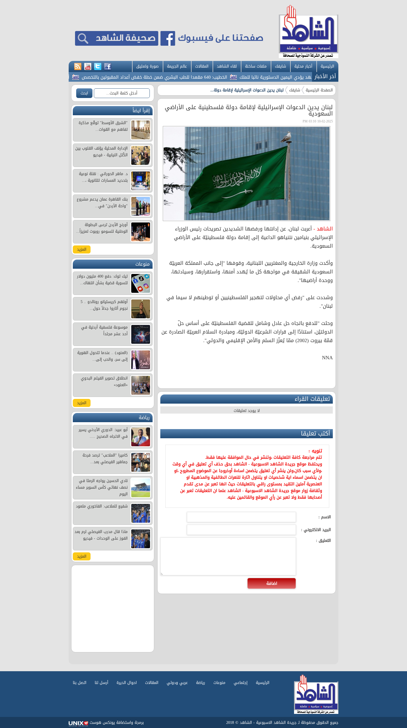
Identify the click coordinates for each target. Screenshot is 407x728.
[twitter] (97, 66)
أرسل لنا (101, 682)
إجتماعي (241, 682)
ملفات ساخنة (256, 66)
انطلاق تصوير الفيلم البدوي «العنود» (104, 382)
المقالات (201, 66)
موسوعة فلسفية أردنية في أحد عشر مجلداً (104, 331)
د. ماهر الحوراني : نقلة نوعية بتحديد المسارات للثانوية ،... (103, 177)
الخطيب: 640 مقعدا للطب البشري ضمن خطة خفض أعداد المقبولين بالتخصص (170, 77)
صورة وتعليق (147, 66)
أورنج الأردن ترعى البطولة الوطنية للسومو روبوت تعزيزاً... (102, 228)
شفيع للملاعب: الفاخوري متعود (102, 506)
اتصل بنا (79, 682)
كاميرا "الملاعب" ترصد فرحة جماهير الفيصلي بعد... (105, 459)
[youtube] (87, 66)
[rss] (77, 66)
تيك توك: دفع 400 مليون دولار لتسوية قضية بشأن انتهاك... (102, 280)
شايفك (280, 66)
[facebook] (107, 66)
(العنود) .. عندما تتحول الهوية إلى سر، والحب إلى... (102, 356)
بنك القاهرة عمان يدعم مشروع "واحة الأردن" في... (102, 203)
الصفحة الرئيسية (319, 90)
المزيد (81, 249)
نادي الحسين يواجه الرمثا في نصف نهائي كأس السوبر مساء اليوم (102, 487)
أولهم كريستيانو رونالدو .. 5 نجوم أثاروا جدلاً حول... (104, 305)
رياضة (200, 682)
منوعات (219, 682)
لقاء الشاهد (227, 66)
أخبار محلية (303, 66)
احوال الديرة (127, 682)
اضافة (271, 583)
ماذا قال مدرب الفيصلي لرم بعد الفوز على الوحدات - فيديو (101, 535)
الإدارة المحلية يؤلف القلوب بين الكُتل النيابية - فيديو (101, 152)
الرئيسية (327, 66)
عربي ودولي (177, 682)
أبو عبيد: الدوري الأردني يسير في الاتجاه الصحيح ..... (103, 433)
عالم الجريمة (177, 66)
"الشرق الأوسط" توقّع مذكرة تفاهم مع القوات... (103, 126)
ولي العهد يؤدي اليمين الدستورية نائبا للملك (298, 77)
